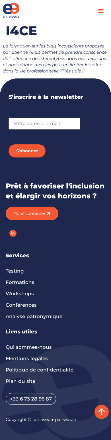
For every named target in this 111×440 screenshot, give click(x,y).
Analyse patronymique (34, 316)
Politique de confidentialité (39, 370)
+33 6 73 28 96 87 (31, 399)
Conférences (21, 305)
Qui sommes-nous (29, 347)
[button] (100, 10)
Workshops (20, 293)
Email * (16, 115)
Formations (20, 282)
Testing (15, 271)
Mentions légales (27, 358)
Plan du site (20, 381)
